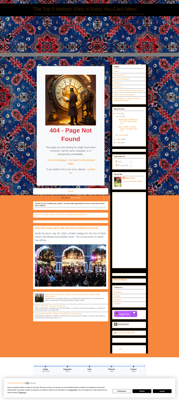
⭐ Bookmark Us (82, 214)
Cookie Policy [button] (73, 390)
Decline (142, 391)
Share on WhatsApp (68, 214)
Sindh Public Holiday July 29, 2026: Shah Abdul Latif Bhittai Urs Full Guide (66, 228)
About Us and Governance (124, 94)
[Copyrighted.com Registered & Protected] (121, 325)
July (120, 116)
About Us (117, 83)
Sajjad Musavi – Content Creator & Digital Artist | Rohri (127, 99)
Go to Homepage (56, 160)
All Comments (122, 165)
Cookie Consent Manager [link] (15, 383)
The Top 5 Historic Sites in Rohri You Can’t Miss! (85, 9)
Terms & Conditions (121, 79)
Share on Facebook (42, 214)
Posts (119, 161)
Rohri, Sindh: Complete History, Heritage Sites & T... (127, 129)
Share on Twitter (55, 214)
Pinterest (117, 300)
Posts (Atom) (75, 198)
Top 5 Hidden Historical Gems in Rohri (128, 91)
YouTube (117, 304)
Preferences (121, 391)
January (122, 135)
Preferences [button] (22, 392)
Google (117, 296)
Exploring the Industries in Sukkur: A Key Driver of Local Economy (58, 314)
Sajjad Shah (130, 178)
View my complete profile (132, 181)
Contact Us (118, 87)
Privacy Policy (119, 75)
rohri (120, 349)
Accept (162, 391)
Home (70, 191)
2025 (119, 139)
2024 (119, 143)
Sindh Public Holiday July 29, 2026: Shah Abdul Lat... (128, 121)
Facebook (118, 292)
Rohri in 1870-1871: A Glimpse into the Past (50, 306)
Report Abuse (120, 280)
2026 (119, 113)
